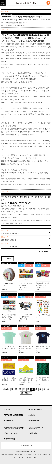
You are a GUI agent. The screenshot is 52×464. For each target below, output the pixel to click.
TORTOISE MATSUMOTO (13, 415)
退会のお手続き (9, 439)
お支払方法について (36, 428)
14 (24, 389)
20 (48, 389)
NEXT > (28, 393)
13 (20, 389)
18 (40, 389)
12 (16, 389)
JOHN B (32, 415)
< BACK (6, 389)
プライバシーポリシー (12, 433)
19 (44, 389)
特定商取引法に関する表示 (13, 428)
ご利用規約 (33, 433)
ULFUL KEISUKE (35, 410)
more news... (44, 252)
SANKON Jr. (8, 420)
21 (22, 393)
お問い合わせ (28, 445)
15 (28, 389)
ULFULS (7, 410)
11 (12, 389)
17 (36, 389)
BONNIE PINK (34, 420)
